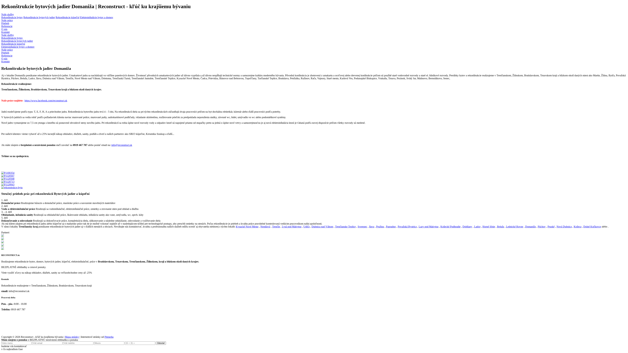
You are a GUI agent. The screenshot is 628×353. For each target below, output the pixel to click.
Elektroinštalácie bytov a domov (96, 17)
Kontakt (5, 32)
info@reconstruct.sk (121, 145)
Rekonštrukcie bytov (12, 17)
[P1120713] (7, 181)
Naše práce (7, 20)
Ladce (477, 226)
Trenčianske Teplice (345, 226)
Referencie (6, 26)
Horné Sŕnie (488, 226)
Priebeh (5, 23)
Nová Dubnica (564, 226)
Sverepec (362, 226)
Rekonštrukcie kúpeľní (67, 17)
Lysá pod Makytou (291, 226)
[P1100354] (7, 172)
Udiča (306, 226)
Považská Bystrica (407, 226)
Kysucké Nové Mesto (247, 226)
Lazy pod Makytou (428, 226)
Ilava (371, 226)
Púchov (542, 226)
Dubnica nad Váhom (322, 226)
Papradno (391, 226)
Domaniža (530, 226)
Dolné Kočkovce (592, 226)
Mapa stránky (72, 337)
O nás (4, 29)
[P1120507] (7, 175)
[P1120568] (7, 178)
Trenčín (276, 226)
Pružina (380, 226)
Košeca (577, 226)
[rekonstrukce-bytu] (12, 187)
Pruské (551, 226)
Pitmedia (109, 337)
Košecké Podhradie (450, 226)
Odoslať (161, 343)
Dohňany (467, 226)
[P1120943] (7, 184)
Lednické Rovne (514, 226)
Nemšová (265, 226)
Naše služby (7, 14)
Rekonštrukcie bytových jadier (39, 17)
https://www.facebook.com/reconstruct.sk (46, 100)
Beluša (500, 226)
